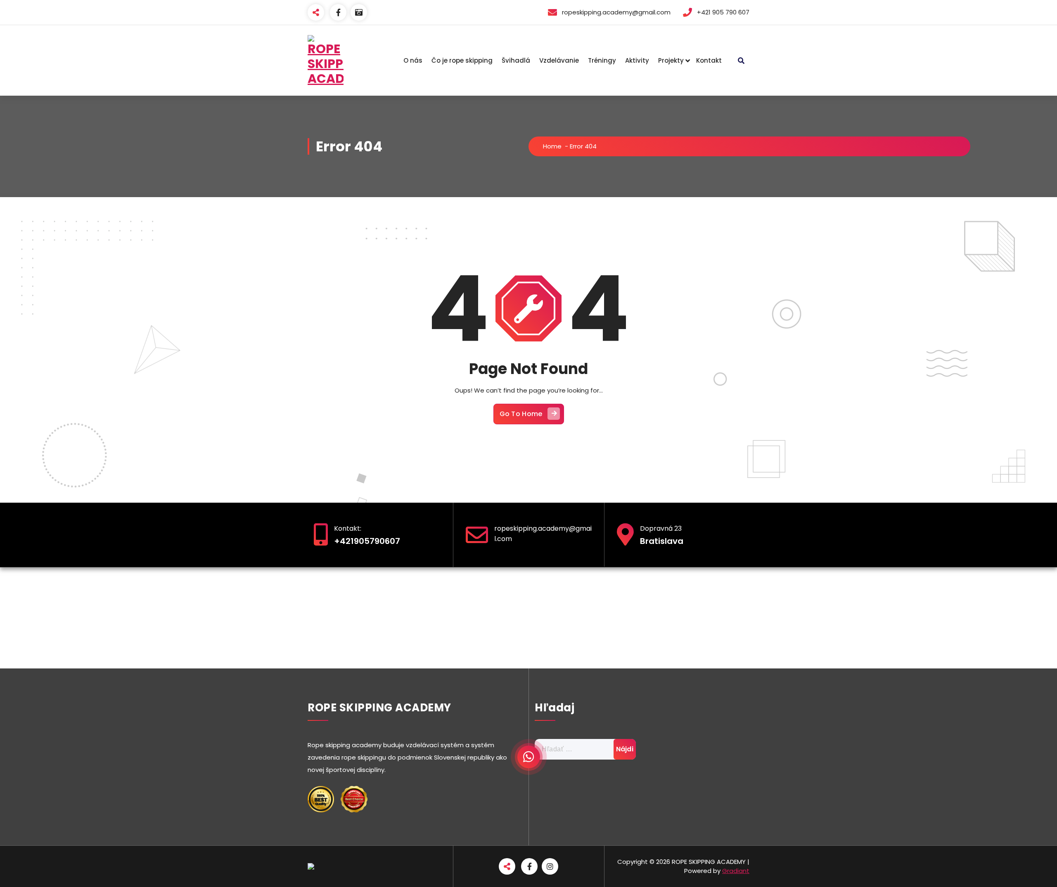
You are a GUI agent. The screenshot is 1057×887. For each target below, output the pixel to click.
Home (552, 146)
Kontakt (709, 60)
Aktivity (637, 60)
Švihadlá (516, 60)
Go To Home (521, 414)
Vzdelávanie (559, 60)
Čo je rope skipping (462, 60)
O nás (412, 60)
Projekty (671, 60)
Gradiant (735, 870)
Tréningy (602, 60)
